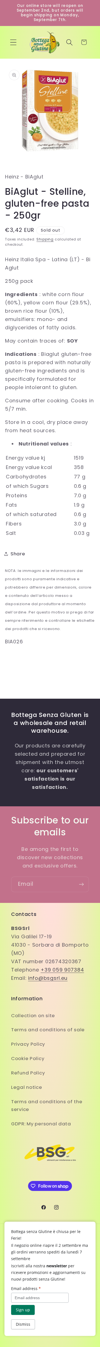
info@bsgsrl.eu (48, 978)
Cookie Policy (27, 1058)
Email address (26, 1288)
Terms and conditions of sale (48, 1029)
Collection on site (33, 1015)
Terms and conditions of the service (46, 1105)
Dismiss (23, 1324)
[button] (13, 42)
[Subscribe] (81, 884)
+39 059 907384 (62, 969)
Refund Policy (28, 1072)
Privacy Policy (28, 1044)
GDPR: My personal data (41, 1123)
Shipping (45, 239)
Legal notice (26, 1087)
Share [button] (18, 553)
